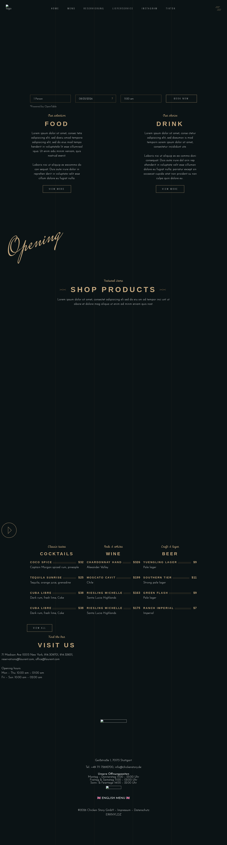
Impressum (124, 810)
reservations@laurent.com (18, 659)
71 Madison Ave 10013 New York (22, 654)
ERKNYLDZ (113, 814)
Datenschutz (141, 810)
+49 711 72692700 (102, 767)
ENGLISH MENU (113, 798)
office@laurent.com (48, 659)
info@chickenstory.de (128, 767)
